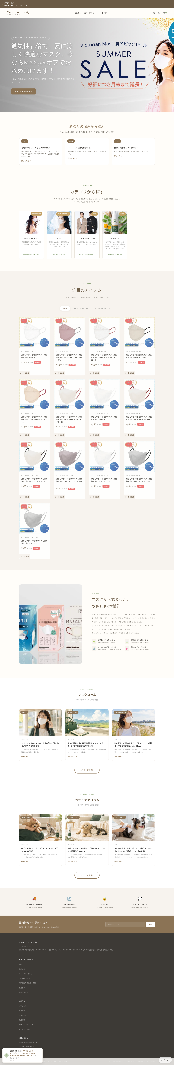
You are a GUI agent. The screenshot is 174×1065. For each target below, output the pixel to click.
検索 (20, 964)
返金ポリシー (23, 992)
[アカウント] (159, 13)
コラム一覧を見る (87, 770)
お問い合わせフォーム (29, 1050)
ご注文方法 (23, 1006)
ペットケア (103, 13)
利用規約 (22, 969)
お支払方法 (23, 1015)
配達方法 (22, 1011)
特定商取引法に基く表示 (27, 983)
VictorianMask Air (81, 308)
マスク (77, 13)
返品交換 (22, 1020)
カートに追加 (24, 373)
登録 (150, 924)
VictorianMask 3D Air (103, 308)
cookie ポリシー (24, 978)
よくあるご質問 (24, 1029)
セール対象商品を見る (23, 91)
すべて (65, 308)
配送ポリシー (23, 988)
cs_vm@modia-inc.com (29, 1042)
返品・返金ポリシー (49, 1061)
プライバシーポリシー (26, 974)
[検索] (154, 13)
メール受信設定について (27, 1024)
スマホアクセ (89, 13)
